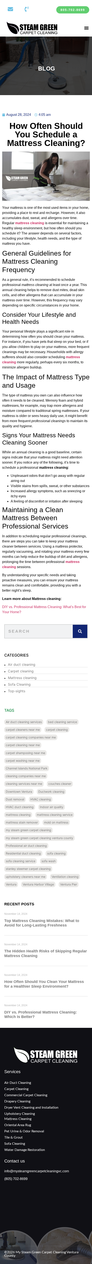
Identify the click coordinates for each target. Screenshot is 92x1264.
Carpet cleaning (21, 671)
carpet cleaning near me (23, 745)
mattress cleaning (18, 814)
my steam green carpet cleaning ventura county (39, 838)
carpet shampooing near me (25, 753)
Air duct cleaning (21, 664)
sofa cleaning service (20, 861)
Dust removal (15, 799)
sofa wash (49, 861)
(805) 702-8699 (16, 1179)
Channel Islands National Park (26, 768)
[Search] (80, 631)
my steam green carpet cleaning (28, 830)
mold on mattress (56, 822)
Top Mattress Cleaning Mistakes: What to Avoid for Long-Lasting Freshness (41, 923)
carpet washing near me (23, 760)
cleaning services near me (24, 783)
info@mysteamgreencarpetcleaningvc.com (36, 1171)
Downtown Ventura (19, 791)
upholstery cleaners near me (25, 876)
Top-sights (16, 691)
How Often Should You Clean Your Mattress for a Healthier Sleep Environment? (44, 984)
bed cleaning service (62, 722)
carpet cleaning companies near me (31, 737)
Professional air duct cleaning (26, 845)
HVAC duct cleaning (20, 807)
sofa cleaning (56, 853)
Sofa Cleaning (19, 684)
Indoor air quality (51, 807)
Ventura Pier (68, 884)
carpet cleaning (57, 729)
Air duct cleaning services (24, 722)
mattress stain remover (22, 822)
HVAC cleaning (40, 799)
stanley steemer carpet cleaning (28, 869)
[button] (86, 28)
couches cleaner (59, 783)
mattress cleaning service (55, 814)
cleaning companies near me (26, 776)
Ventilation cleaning (65, 876)
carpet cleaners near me (23, 729)
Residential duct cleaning (23, 853)
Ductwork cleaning (51, 791)
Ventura (11, 884)
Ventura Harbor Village (38, 884)
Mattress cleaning (22, 678)
